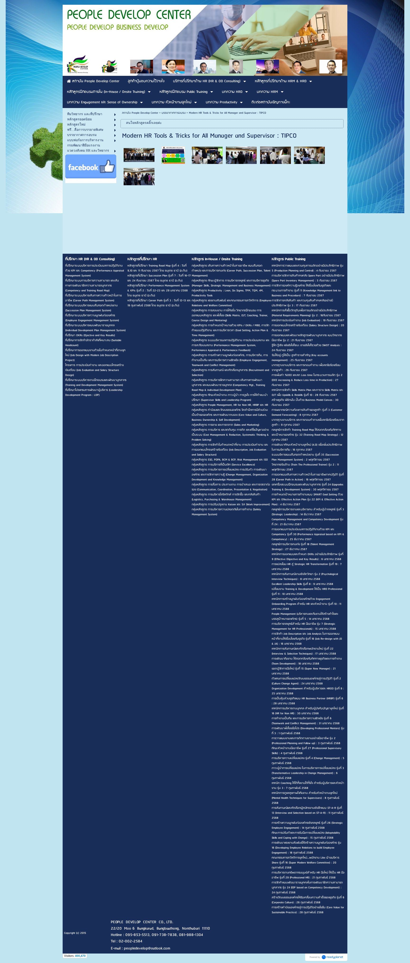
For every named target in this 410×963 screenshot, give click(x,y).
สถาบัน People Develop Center (140, 112)
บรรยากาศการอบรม (174, 112)
